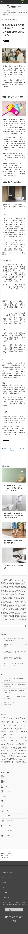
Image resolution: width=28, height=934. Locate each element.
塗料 (9, 748)
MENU (19, 6)
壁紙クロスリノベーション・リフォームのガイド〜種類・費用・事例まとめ (13, 598)
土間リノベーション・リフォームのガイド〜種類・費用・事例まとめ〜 (13, 606)
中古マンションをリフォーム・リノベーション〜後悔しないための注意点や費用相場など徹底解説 (13, 582)
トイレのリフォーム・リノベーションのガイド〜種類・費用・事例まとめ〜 (13, 604)
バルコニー (12, 732)
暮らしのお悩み (4, 855)
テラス (6, 728)
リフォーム (8, 450)
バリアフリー (4, 732)
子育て (15, 750)
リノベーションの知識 (6, 853)
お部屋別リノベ (10, 448)
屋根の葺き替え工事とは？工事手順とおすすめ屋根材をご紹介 (15, 685)
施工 (7, 756)
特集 (5, 448)
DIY (5, 718)
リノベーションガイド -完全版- (7, 579)
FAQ (2, 868)
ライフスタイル (16, 853)
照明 (9, 759)
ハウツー (22, 729)
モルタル (13, 737)
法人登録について (5, 897)
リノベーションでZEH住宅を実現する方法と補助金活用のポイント (15, 679)
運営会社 (3, 887)
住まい (12, 744)
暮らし (15, 756)
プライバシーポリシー (6, 877)
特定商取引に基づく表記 (7, 872)
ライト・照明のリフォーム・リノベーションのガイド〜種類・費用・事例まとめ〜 (13, 594)
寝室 (22, 750)
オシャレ (16, 721)
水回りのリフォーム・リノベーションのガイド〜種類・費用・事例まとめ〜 (13, 599)
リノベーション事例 (5, 852)
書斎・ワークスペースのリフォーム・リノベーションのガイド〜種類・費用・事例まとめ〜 (14, 607)
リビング (11, 740)
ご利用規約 (4, 882)
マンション (13, 734)
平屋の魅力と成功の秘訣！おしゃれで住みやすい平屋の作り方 (15, 703)
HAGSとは (4, 863)
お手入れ (14, 718)
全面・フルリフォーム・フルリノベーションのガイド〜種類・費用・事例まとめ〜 (13, 584)
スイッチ (15, 726)
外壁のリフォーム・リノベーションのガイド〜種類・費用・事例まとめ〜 (13, 617)
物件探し (16, 759)
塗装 (16, 748)
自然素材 (8, 762)
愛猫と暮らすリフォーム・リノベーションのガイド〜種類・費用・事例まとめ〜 (13, 614)
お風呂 (12, 450)
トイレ (13, 728)
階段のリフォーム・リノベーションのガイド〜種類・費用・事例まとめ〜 (13, 615)
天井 (8, 750)
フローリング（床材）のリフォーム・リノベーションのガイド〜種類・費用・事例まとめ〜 (13, 591)
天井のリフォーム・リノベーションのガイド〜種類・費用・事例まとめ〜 (13, 592)
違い (14, 762)
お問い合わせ (4, 892)
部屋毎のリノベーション (17, 852)
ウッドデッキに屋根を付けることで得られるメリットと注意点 (15, 691)
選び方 (20, 762)
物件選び (21, 759)
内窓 (17, 744)
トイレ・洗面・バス (19, 448)
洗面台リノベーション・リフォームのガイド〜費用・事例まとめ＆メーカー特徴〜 (13, 601)
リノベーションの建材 (14, 855)
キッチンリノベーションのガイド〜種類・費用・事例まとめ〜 (14, 586)
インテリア (3, 857)
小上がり (9, 753)
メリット (22, 735)
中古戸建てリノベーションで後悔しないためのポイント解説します (15, 697)
